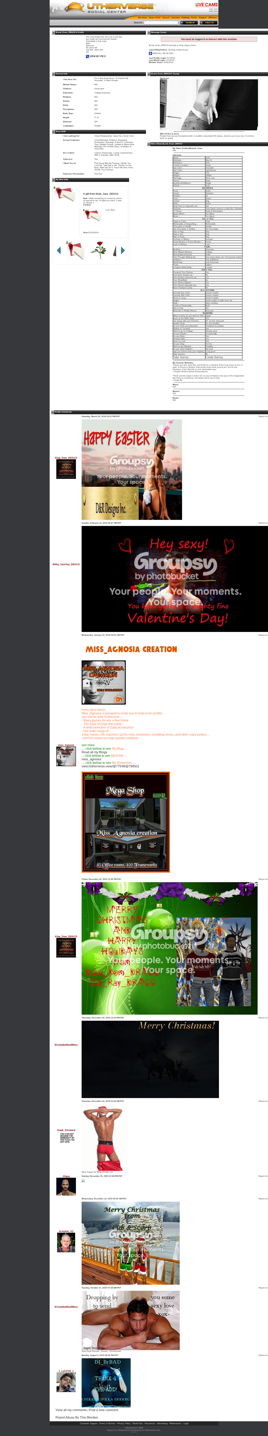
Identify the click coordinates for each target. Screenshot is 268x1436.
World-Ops (137, 1423)
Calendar (175, 17)
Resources (150, 1423)
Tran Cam (213, 11)
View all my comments (71, 1410)
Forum (194, 17)
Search (165, 17)
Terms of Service (107, 1423)
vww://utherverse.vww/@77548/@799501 (110, 766)
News (151, 17)
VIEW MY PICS (97, 56)
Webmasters (175, 1423)
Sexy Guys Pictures (90, 1351)
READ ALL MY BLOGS (162, 53)
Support (202, 17)
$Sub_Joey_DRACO (107, 194)
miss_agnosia (91, 759)
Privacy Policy (124, 1423)
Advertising (162, 1423)
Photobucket (115, 1351)
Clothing (185, 17)
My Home (142, 17)
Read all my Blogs (94, 752)
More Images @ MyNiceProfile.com (97, 1172)
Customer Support (88, 1423)
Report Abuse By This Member (77, 1417)
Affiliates (212, 17)
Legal (185, 1423)
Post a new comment (103, 1410)
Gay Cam (213, 9)
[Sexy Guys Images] (131, 1349)
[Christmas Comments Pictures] (104, 1170)
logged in (200, 39)
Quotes (104, 1351)
